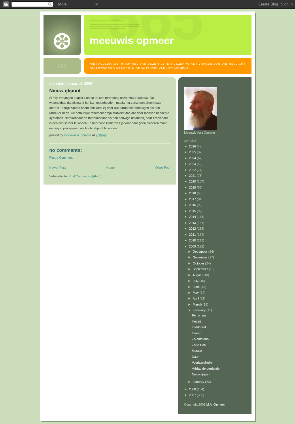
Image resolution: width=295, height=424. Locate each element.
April (196, 298)
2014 (193, 216)
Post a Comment (61, 157)
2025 (193, 152)
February (200, 310)
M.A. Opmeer (215, 404)
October (199, 263)
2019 (193, 187)
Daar (195, 356)
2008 (193, 389)
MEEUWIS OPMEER (132, 40)
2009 (193, 246)
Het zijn (197, 321)
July (196, 281)
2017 (193, 199)
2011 (193, 234)
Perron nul (199, 315)
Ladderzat (199, 327)
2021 (193, 175)
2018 (193, 193)
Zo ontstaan (200, 339)
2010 (193, 240)
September (201, 269)
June (197, 287)
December (200, 251)
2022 (193, 170)
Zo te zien (199, 345)
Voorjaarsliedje (202, 362)
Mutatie (197, 350)
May (196, 292)
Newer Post (57, 167)
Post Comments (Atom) (85, 176)
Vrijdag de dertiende (206, 368)
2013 (193, 223)
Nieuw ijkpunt (201, 374)
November (200, 257)
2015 (193, 211)
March (198, 304)
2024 (193, 158)
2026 (193, 146)
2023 (193, 164)
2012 (193, 228)
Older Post (162, 167)
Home (110, 167)
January (199, 381)
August (198, 275)
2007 (193, 395)
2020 (193, 181)
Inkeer (196, 333)
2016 (193, 205)
